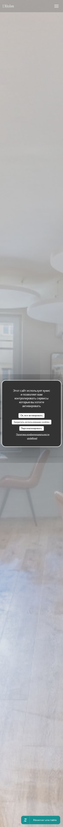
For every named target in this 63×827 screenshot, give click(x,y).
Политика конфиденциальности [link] (32, 434)
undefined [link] (32, 438)
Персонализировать (31, 428)
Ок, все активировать (31, 415)
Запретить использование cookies (31, 421)
